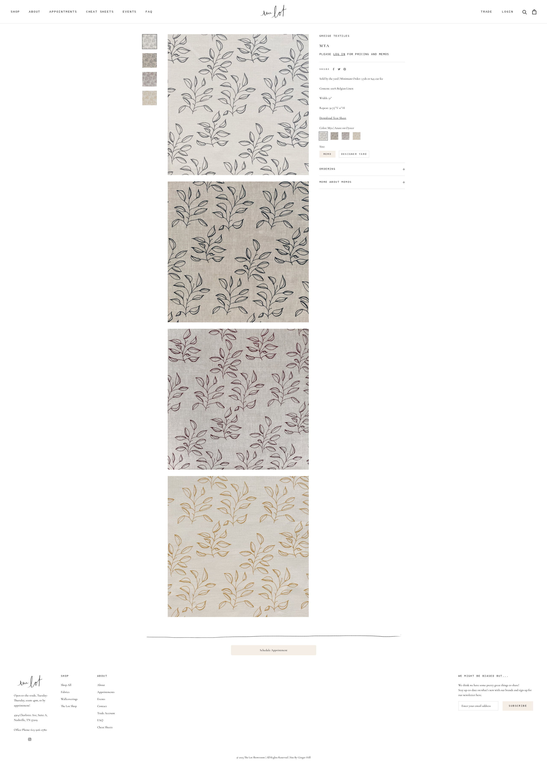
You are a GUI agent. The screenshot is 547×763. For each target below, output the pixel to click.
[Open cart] (534, 11)
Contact (102, 706)
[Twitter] (339, 69)
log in (339, 54)
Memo (327, 154)
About (34, 11)
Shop (15, 11)
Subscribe (518, 706)
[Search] (524, 12)
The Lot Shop (69, 706)
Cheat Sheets (100, 11)
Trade (486, 11)
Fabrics (65, 692)
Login (507, 11)
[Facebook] (333, 69)
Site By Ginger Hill (300, 757)
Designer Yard (354, 154)
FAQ (149, 11)
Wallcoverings (69, 699)
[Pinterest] (344, 69)
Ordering (327, 169)
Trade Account (106, 713)
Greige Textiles (334, 36)
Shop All (66, 685)
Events (130, 11)
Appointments (63, 11)
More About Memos (335, 182)
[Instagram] (29, 739)
